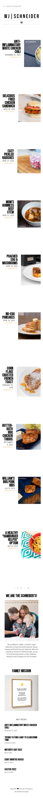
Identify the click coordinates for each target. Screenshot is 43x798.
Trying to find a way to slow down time (21, 739)
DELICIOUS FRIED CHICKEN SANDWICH (8, 101)
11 (28, 588)
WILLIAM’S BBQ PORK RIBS (8, 482)
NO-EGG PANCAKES (8, 316)
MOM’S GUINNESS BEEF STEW (8, 207)
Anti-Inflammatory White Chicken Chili (11, 46)
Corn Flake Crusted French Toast (7, 375)
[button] (21, 22)
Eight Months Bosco (14, 759)
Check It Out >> (16, 57)
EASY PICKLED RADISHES (8, 154)
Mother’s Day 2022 (13, 749)
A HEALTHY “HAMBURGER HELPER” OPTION (10, 538)
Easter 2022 (10, 769)
